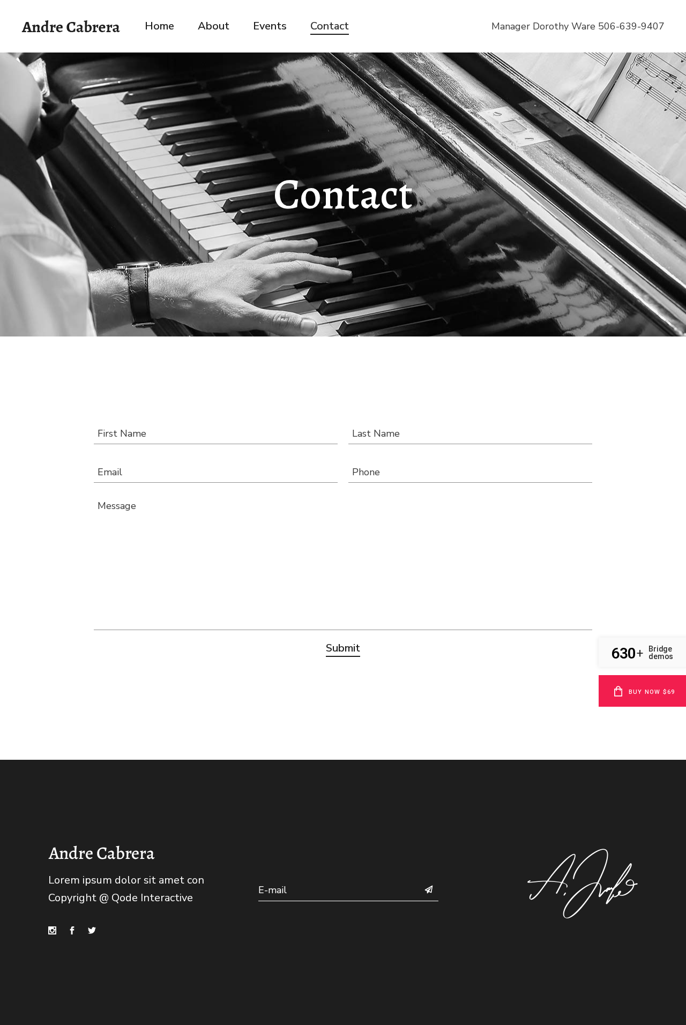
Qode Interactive (152, 898)
